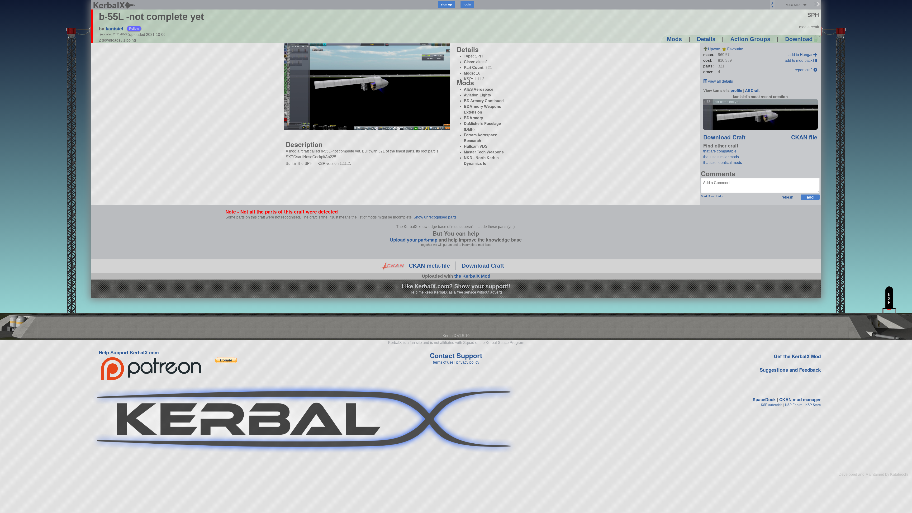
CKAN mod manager (800, 399)
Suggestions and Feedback (790, 369)
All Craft (752, 90)
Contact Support (456, 355)
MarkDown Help (711, 196)
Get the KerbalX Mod (797, 356)
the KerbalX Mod (472, 276)
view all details (720, 81)
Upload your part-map (413, 239)
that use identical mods (722, 163)
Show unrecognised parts (434, 217)
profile (736, 90)
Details (706, 39)
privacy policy (467, 362)
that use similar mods (721, 157)
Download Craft (724, 137)
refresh (787, 197)
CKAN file (804, 137)
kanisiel (114, 28)
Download (799, 39)
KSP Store (813, 405)
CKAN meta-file (429, 265)
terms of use (443, 362)
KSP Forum (794, 405)
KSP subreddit (771, 405)
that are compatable (719, 151)
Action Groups (750, 39)
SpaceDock (764, 399)
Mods (674, 39)
